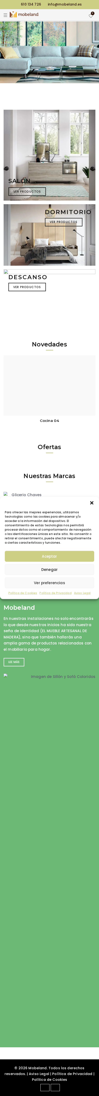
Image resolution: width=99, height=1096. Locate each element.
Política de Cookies (22, 593)
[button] (91, 503)
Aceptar (49, 556)
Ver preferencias (49, 582)
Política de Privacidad (55, 593)
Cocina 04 (49, 420)
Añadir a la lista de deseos (90, 389)
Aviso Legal (82, 593)
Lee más (13, 662)
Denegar (49, 569)
